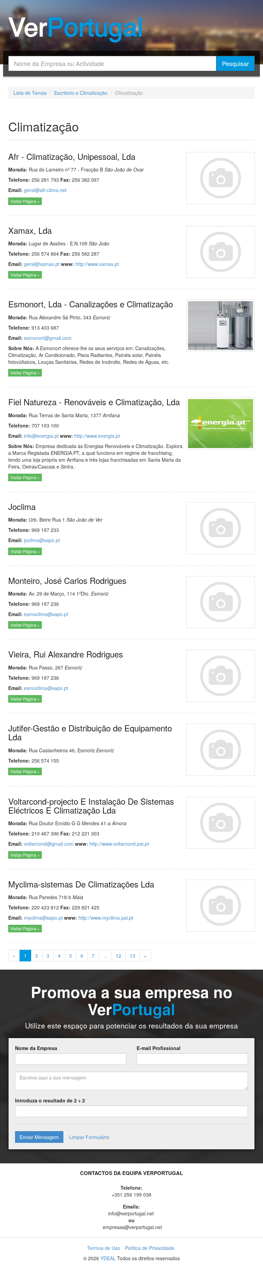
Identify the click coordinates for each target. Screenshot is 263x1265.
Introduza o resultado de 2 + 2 (50, 1100)
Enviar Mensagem (39, 1137)
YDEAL (108, 1258)
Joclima (22, 506)
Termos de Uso (103, 1247)
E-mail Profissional (158, 1048)
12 (118, 955)
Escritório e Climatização (81, 92)
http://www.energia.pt (97, 435)
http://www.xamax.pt (97, 263)
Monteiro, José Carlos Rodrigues (67, 580)
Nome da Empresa (36, 1048)
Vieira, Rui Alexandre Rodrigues (65, 654)
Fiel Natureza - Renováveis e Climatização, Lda (94, 402)
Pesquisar (235, 63)
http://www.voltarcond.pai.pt (119, 843)
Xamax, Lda (30, 230)
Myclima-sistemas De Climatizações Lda (81, 884)
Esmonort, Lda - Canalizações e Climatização (90, 304)
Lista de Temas (30, 92)
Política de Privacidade (149, 1247)
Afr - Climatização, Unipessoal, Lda (71, 156)
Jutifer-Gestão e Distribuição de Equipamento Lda (90, 732)
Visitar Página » (25, 201)
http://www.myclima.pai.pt (105, 917)
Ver (75, 29)
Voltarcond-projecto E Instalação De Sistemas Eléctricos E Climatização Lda (91, 805)
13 (132, 955)
